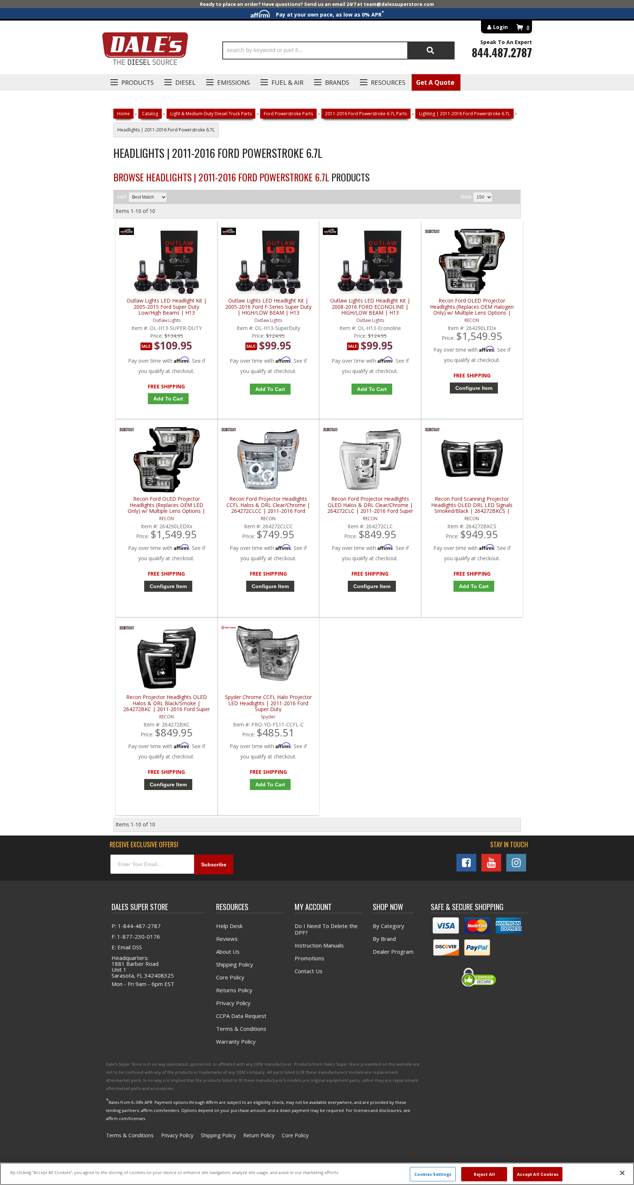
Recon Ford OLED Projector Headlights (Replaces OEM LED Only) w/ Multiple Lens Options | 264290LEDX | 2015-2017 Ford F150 (166, 505)
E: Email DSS (127, 947)
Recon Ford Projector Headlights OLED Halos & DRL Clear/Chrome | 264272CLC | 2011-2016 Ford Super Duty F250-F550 (370, 505)
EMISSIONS (233, 82)
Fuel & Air (287, 82)
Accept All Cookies (537, 1174)
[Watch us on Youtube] (491, 862)
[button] (338, 50)
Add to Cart (168, 399)
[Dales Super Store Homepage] (145, 50)
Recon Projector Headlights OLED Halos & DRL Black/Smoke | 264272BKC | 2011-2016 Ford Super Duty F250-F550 (166, 703)
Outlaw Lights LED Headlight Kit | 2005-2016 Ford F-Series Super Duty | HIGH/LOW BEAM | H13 (268, 307)
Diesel (185, 82)
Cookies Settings (433, 1174)
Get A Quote (435, 82)
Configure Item (473, 388)
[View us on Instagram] (516, 862)
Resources (388, 82)
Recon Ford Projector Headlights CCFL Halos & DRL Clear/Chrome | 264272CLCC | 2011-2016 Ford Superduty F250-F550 (268, 505)
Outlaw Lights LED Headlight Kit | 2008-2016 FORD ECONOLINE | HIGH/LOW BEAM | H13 (370, 307)
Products (137, 82)
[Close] (622, 1173)
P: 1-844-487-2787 (136, 925)
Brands (337, 82)
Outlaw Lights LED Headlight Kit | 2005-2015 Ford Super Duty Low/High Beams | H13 (167, 307)
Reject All (484, 1174)
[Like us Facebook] (466, 862)
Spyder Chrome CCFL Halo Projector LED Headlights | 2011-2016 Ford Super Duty (268, 703)
